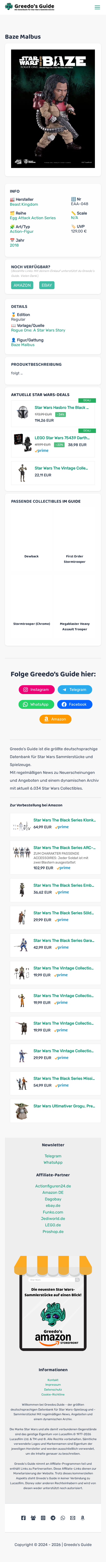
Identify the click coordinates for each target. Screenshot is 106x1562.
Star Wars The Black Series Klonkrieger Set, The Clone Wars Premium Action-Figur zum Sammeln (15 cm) (65, 820)
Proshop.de (53, 1231)
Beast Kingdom (24, 204)
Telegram (53, 1156)
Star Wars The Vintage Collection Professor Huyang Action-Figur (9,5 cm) (62, 468)
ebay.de (53, 1205)
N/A (74, 217)
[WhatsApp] (62, 1517)
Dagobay (53, 1199)
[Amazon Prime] (41, 450)
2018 (14, 245)
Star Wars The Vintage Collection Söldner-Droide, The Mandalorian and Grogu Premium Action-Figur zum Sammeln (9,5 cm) (65, 1023)
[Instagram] (43, 1517)
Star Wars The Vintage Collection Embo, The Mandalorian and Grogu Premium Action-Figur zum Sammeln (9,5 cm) (65, 968)
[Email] (72, 1517)
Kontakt (53, 1380)
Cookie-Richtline (53, 1394)
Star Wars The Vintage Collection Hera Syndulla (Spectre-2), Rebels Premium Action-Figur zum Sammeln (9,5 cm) (65, 995)
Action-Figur (22, 231)
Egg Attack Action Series (33, 218)
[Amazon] (82, 1517)
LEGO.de (53, 1225)
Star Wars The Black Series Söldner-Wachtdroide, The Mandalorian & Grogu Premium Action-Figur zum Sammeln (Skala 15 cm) (65, 913)
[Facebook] (23, 1517)
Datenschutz (53, 1389)
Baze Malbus (23, 344)
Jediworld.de (53, 1218)
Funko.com (53, 1212)
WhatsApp (53, 1162)
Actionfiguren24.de (53, 1186)
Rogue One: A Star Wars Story (38, 330)
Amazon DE (53, 1192)
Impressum (53, 1384)
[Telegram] (53, 1517)
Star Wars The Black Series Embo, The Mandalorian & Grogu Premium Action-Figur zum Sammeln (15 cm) (65, 885)
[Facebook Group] (33, 1517)
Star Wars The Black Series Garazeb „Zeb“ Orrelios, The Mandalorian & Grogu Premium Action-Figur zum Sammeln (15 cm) (65, 940)
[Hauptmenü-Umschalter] (97, 7)
